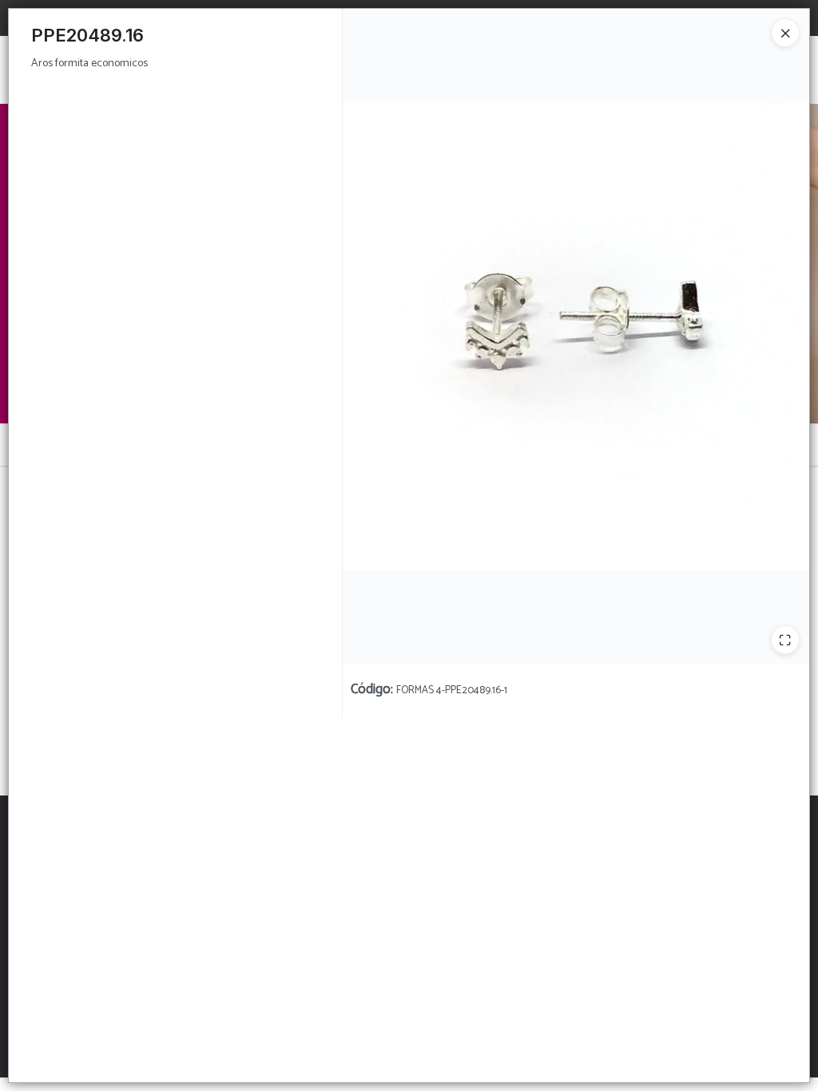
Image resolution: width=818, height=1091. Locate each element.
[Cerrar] (785, 32)
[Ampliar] (785, 639)
